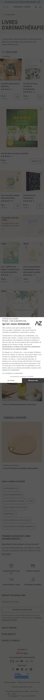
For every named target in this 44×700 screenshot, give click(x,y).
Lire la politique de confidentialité (12, 373)
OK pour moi (33, 380)
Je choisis (10, 380)
